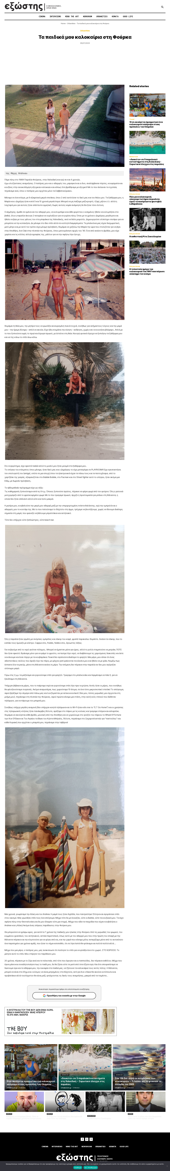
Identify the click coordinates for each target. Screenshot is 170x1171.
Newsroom (133, 156)
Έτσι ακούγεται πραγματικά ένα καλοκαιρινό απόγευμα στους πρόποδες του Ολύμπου (146, 124)
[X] (91, 1139)
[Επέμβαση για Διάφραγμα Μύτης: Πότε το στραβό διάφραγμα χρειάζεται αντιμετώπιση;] (24, 1102)
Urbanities (71, 23)
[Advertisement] (85, 67)
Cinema (130, 1114)
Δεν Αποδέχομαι (91, 1167)
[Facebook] (82, 1139)
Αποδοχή (77, 1167)
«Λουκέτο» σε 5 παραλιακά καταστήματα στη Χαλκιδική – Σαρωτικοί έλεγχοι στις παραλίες (146, 161)
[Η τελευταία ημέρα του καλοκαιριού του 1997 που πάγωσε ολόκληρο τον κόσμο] (147, 252)
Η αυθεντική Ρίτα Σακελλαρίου (145, 236)
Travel (131, 119)
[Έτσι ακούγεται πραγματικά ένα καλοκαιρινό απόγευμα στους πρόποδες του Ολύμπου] (147, 105)
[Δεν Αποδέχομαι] (167, 1166)
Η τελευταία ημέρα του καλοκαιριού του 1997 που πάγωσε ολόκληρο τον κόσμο (147, 271)
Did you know (134, 194)
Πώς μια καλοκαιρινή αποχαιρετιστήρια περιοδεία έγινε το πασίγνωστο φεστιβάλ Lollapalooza (145, 200)
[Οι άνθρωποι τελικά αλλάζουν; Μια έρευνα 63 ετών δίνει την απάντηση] (65, 1102)
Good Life (9, 1114)
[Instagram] (86, 1139)
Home (63, 23)
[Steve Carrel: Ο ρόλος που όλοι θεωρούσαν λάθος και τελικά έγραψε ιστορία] (146, 1102)
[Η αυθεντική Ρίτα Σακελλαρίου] (147, 219)
